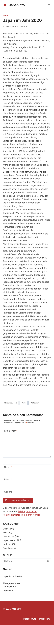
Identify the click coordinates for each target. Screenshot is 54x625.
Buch (5, 15)
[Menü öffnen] (48, 5)
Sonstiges (8, 548)
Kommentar (10, 431)
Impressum (8, 590)
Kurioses (7, 544)
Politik (23, 403)
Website (8, 491)
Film (5, 532)
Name (8, 467)
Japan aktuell (9, 540)
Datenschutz (9, 586)
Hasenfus (10, 26)
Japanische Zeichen (13, 576)
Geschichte (8, 536)
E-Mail (8, 479)
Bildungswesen (10, 403)
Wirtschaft (34, 403)
